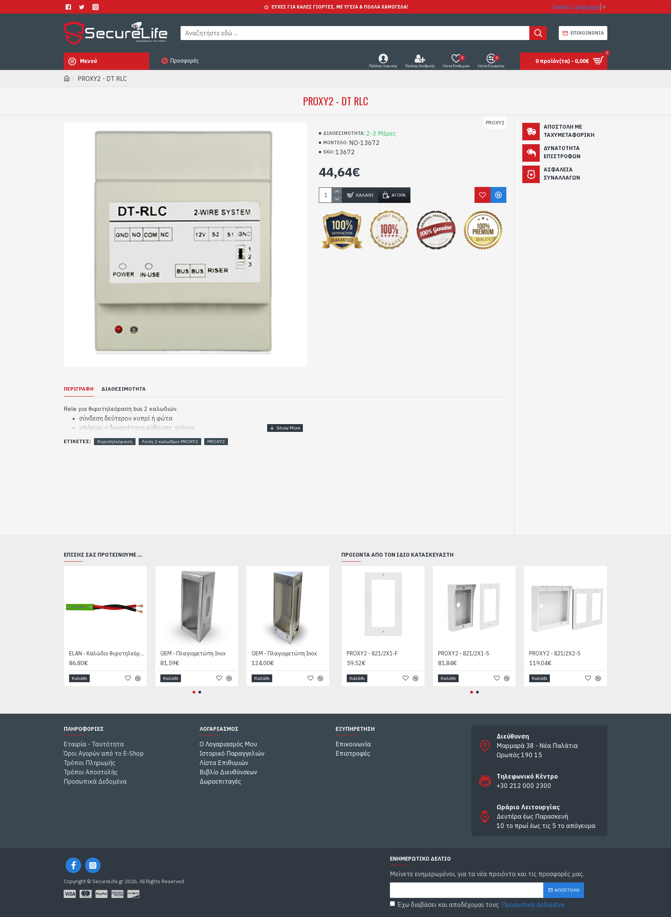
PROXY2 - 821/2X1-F (372, 653)
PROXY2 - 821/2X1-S (463, 653)
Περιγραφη (79, 389)
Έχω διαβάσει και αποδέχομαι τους (481, 904)
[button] (194, 692)
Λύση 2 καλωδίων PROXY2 (170, 441)
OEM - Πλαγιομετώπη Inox (193, 653)
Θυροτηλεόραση (114, 441)
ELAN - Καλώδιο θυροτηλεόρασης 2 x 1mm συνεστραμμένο (107, 653)
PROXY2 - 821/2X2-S (555, 653)
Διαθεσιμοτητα (123, 389)
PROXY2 (216, 441)
